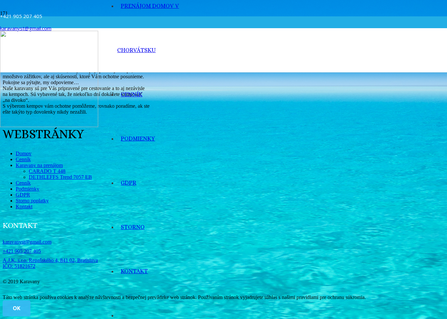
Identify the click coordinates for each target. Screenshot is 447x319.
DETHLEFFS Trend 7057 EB (60, 177)
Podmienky (27, 189)
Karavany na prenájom (39, 165)
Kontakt (24, 206)
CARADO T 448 (47, 171)
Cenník (23, 159)
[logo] (49, 125)
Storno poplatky (32, 200)
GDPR (23, 194)
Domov (23, 153)
